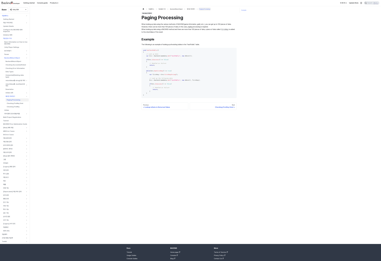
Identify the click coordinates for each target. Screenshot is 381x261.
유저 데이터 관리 (8, 145)
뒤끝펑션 (5, 227)
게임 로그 (6, 177)
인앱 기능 (6, 188)
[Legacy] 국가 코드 (9, 224)
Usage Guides (131, 255)
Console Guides (132, 259)
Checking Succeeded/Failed (16, 65)
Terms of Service (220, 252)
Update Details (8, 26)
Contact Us (218, 259)
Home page (174, 252)
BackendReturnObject (12, 58)
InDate (6, 110)
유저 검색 (6, 195)
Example (243, 10)
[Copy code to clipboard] (234, 50)
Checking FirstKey (13, 107)
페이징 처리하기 (10, 96)
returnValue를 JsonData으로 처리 (15, 85)
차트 (4, 181)
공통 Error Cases (8, 131)
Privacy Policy (219, 255)
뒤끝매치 (4, 234)
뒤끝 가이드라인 (8, 23)
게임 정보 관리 (7, 142)
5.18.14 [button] (342, 3)
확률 (4, 184)
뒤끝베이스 (5, 16)
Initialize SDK (7, 35)
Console (173, 255)
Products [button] (53, 3)
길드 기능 (6, 213)
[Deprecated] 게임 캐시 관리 (12, 191)
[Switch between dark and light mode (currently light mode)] (361, 3)
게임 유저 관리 (7, 152)
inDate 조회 (9, 93)
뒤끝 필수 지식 (7, 38)
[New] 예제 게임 (8, 128)
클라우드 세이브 (8, 149)
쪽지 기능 (6, 209)
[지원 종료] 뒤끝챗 (7, 238)
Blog (171, 259)
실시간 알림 (6, 216)
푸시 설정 (6, 174)
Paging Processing (13, 100)
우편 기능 (6, 206)
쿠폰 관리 (6, 170)
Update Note (353, 3)
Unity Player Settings (11, 47)
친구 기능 (6, 202)
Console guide (42, 3)
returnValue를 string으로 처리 (15, 80)
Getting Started (8, 19)
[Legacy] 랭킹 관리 (9, 167)
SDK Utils (6, 231)
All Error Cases (8, 135)
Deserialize (9, 89)
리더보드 (5, 163)
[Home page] (143, 9)
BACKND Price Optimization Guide (15, 124)
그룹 (4, 159)
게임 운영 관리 (7, 138)
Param (6, 54)
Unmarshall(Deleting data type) (15, 76)
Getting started (29, 3)
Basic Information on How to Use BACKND (15, 43)
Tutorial (6, 121)
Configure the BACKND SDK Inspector (13, 30)
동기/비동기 (7, 51)
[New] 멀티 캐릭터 (9, 156)
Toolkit (4, 241)
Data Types (9, 72)
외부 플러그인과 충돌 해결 (12, 114)
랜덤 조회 (6, 199)
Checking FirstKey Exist (15, 103)
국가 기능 (6, 220)
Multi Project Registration (12, 117)
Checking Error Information (15, 68)
